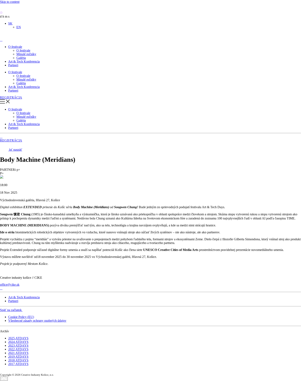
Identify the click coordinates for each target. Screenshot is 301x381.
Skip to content (9, 1)
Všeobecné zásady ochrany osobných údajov (37, 320)
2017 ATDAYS (18, 364)
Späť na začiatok (11, 310)
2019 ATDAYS (18, 356)
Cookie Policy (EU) (21, 317)
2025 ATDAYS (18, 338)
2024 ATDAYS (18, 342)
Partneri (13, 65)
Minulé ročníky (26, 54)
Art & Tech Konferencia (24, 61)
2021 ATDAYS (18, 353)
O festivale (15, 46)
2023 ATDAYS (18, 345)
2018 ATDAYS (18, 360)
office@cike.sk (9, 284)
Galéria (21, 58)
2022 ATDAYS (18, 349)
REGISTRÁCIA (11, 97)
